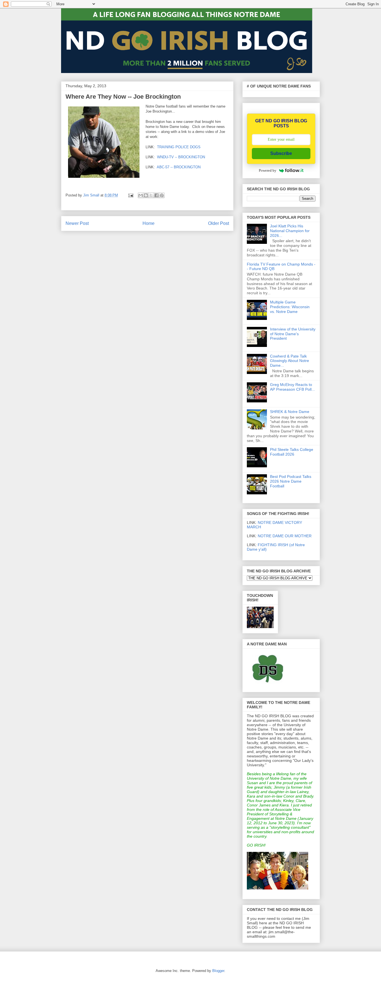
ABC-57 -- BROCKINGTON (179, 167)
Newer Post (77, 223)
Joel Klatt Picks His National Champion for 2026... (290, 231)
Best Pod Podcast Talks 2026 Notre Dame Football (290, 481)
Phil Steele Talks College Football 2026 (291, 451)
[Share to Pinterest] (162, 195)
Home (149, 223)
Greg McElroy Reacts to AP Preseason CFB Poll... (292, 387)
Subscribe (281, 153)
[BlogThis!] (146, 195)
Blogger (218, 971)
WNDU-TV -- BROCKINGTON (181, 157)
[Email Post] (130, 195)
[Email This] (140, 195)
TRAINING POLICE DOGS (179, 147)
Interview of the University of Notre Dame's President (292, 334)
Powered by (267, 170)
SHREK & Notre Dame (289, 411)
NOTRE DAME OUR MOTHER (285, 536)
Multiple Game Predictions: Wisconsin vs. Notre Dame (290, 307)
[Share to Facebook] (156, 195)
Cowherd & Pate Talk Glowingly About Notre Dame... (289, 361)
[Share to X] (151, 195)
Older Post (218, 223)
